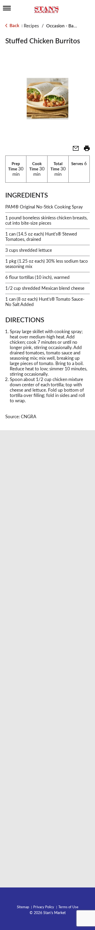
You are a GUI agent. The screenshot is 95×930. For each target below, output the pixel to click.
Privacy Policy (43, 907)
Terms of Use (68, 907)
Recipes (31, 26)
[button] (74, 150)
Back (13, 25)
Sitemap (23, 907)
